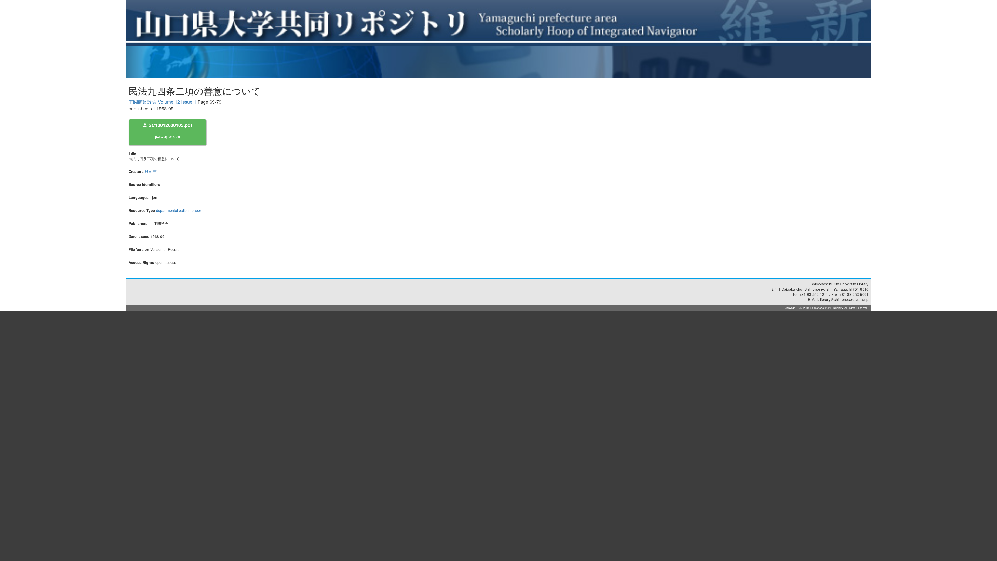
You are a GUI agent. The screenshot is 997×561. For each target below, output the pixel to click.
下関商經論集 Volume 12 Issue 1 (162, 101)
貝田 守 (151, 171)
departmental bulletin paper (178, 210)
